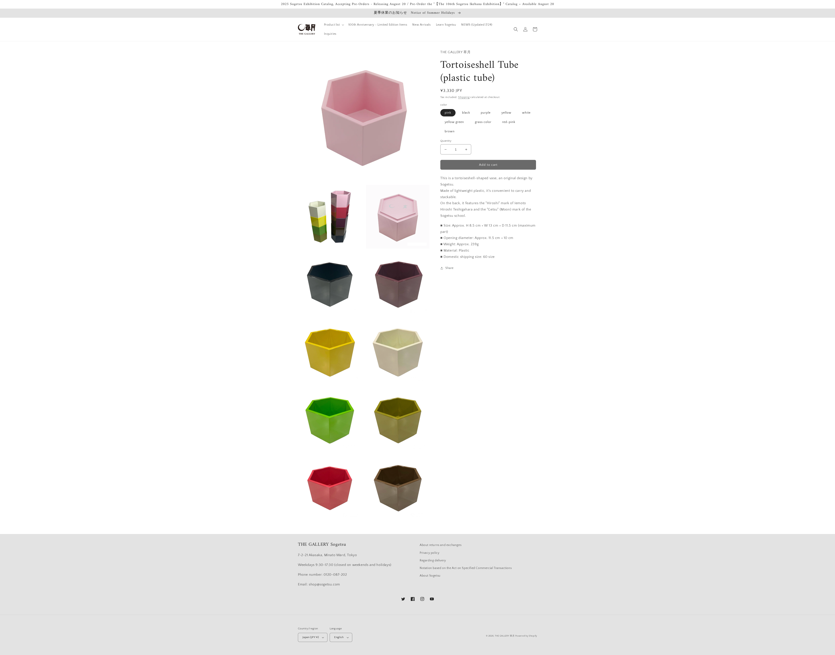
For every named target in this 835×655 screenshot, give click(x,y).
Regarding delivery (433, 560)
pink (448, 112)
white (526, 112)
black (466, 112)
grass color (483, 122)
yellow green (454, 122)
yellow (506, 112)
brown (450, 131)
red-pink (508, 122)
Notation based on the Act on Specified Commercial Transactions (466, 568)
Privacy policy (429, 553)
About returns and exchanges (440, 545)
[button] (333, 24)
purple (486, 112)
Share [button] (449, 268)
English (339, 637)
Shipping (464, 97)
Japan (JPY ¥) (310, 637)
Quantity (445, 140)
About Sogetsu (430, 575)
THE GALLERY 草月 (505, 636)
